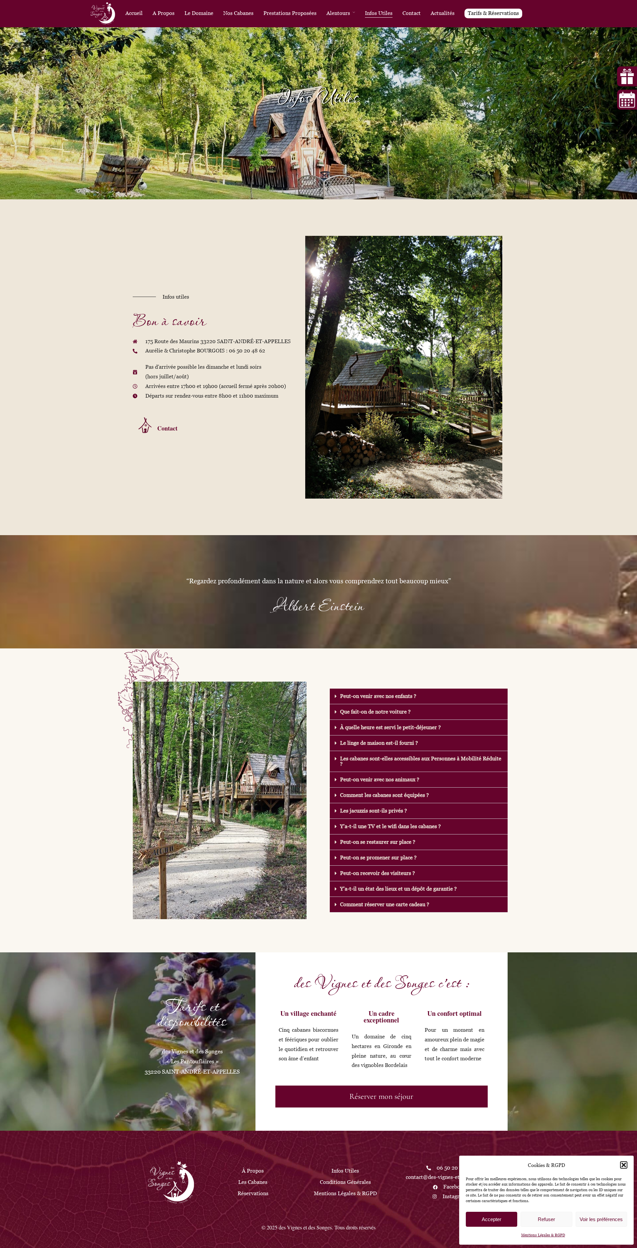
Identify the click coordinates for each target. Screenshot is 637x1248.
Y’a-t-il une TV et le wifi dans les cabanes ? (390, 826)
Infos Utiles (378, 13)
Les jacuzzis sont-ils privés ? (373, 811)
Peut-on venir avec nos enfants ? (378, 696)
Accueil (134, 13)
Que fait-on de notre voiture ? (375, 712)
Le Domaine (198, 13)
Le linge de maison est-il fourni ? (379, 743)
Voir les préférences (601, 1219)
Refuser (546, 1219)
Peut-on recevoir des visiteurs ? (377, 873)
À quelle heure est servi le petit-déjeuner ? (390, 727)
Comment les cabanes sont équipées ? (384, 795)
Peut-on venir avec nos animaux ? (379, 779)
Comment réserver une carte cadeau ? (384, 904)
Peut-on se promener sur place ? (378, 857)
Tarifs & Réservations (493, 13)
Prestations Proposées (290, 13)
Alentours (338, 13)
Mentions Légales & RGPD (543, 1235)
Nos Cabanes (238, 13)
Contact (411, 13)
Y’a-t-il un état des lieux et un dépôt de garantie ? (398, 889)
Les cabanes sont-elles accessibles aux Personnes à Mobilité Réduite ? (420, 761)
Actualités (443, 13)
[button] (623, 1165)
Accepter (491, 1219)
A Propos (164, 13)
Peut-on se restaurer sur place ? (377, 842)
